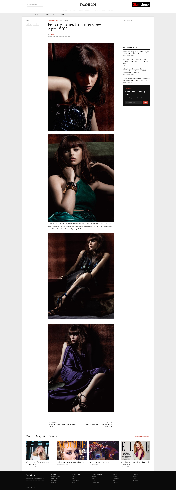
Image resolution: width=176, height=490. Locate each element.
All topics (135, 480)
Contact (135, 478)
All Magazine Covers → (142, 436)
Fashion (88, 4)
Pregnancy (115, 482)
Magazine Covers (39, 14)
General (115, 476)
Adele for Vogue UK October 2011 (71, 462)
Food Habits (116, 478)
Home (65, 11)
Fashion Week (95, 482)
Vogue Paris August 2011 (99, 462)
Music (73, 482)
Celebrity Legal (75, 480)
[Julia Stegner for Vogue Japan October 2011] (40, 450)
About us (135, 476)
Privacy (148, 487)
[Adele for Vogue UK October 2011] (72, 450)
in (27, 24)
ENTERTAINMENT (85, 11)
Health (110, 11)
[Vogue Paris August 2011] (104, 450)
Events (73, 478)
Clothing (53, 482)
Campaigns (54, 480)
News (32, 14)
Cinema (94, 480)
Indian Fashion (99, 11)
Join (145, 102)
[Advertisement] (136, 32)
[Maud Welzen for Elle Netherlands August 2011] (135, 450)
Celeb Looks (54, 478)
